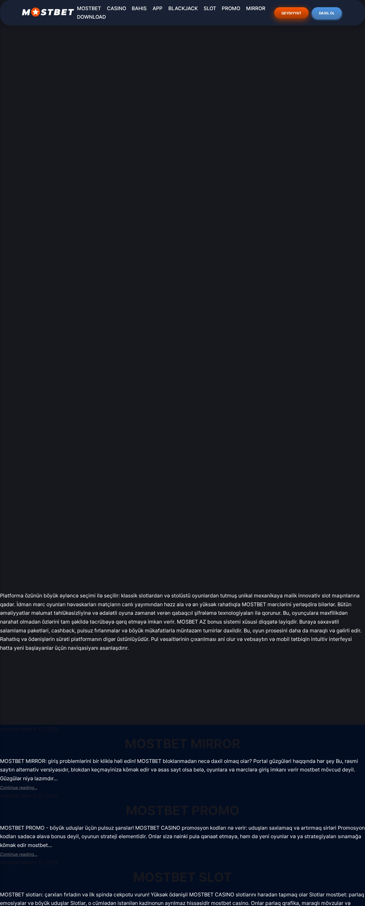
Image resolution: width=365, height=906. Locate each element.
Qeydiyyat (292, 13)
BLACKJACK (183, 8)
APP (157, 8)
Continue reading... (18, 787)
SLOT (210, 8)
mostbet (10, 729)
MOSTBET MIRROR (182, 743)
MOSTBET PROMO (182, 810)
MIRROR (255, 8)
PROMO (231, 8)
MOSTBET (89, 8)
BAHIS (139, 8)
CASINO (116, 8)
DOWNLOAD (91, 17)
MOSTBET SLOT (182, 877)
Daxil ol (327, 13)
